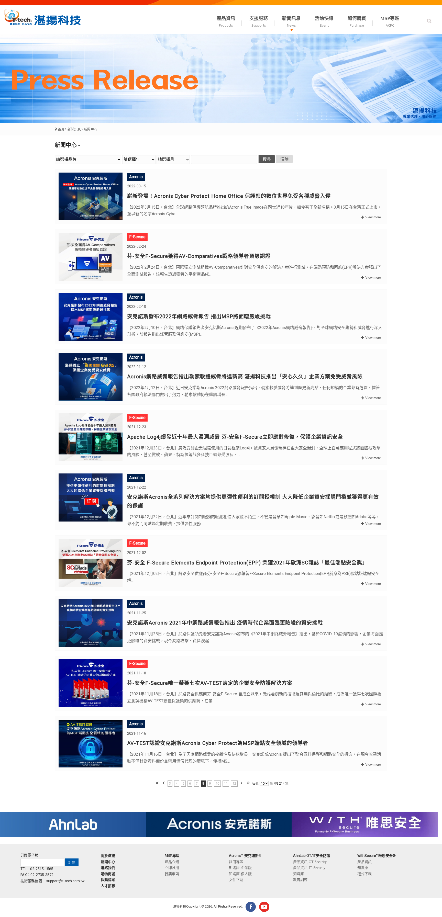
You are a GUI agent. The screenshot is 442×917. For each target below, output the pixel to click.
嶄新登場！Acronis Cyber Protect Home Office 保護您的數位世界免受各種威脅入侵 (229, 196)
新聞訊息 (74, 129)
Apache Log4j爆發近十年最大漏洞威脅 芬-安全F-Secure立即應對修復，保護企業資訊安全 (235, 437)
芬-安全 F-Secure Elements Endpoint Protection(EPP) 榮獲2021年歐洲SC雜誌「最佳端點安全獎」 (247, 563)
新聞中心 (90, 129)
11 (226, 783)
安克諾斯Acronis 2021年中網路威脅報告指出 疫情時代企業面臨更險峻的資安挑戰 (225, 623)
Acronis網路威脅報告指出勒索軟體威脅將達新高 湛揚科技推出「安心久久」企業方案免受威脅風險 (245, 376)
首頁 (61, 129)
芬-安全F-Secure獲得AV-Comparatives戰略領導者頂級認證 (199, 256)
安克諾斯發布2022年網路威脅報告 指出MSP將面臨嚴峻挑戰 (199, 316)
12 (234, 783)
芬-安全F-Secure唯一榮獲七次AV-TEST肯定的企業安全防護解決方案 (209, 683)
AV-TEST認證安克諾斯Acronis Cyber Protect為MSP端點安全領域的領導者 (217, 743)
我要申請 (172, 874)
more (370, 217)
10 (217, 783)
